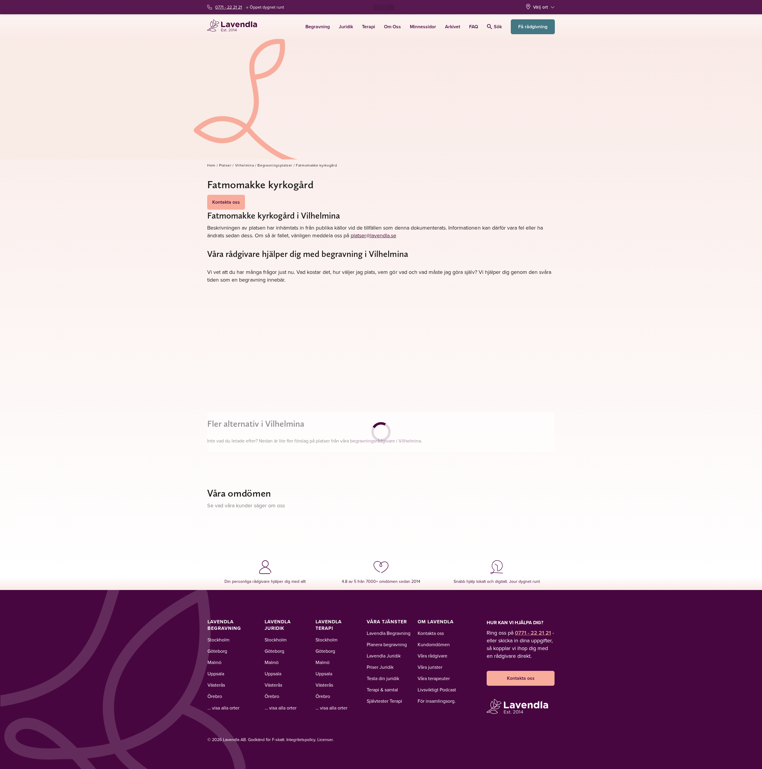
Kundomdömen (434, 644)
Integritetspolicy (300, 740)
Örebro (214, 696)
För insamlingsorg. (437, 701)
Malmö (214, 662)
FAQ (473, 26)
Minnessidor (423, 26)
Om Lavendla (436, 621)
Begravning (317, 26)
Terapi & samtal (382, 689)
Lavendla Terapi (329, 625)
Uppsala (215, 673)
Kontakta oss (226, 202)
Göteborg (217, 651)
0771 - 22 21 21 (228, 7)
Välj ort (540, 7)
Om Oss (392, 26)
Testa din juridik (383, 678)
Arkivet (452, 26)
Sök (498, 26)
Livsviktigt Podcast (437, 689)
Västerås (216, 685)
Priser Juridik (380, 667)
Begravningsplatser (274, 165)
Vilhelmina (244, 165)
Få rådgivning (532, 26)
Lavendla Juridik (278, 625)
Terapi (368, 26)
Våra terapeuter (434, 678)
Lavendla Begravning (224, 625)
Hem (211, 165)
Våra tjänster (387, 621)
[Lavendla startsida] (234, 26)
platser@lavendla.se (373, 235)
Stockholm (218, 639)
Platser (225, 165)
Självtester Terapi (384, 701)
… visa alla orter (223, 707)
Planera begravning (387, 644)
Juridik (346, 26)
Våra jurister (430, 667)
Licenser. (325, 740)
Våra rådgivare (432, 655)
